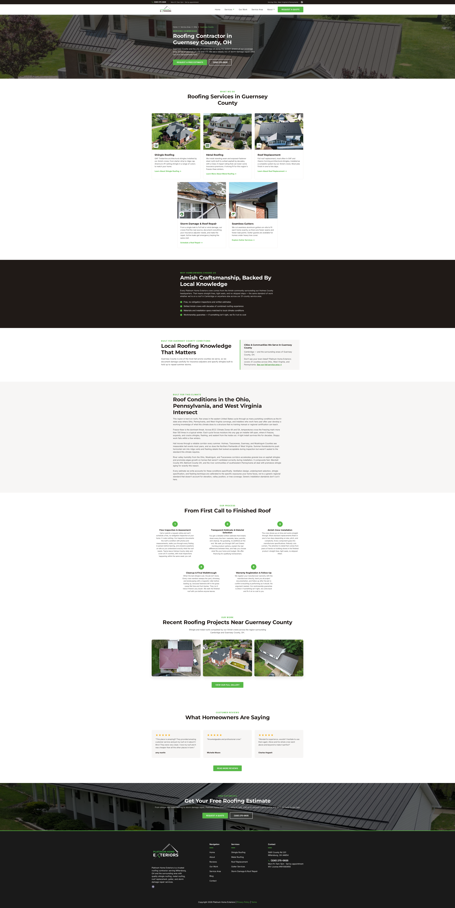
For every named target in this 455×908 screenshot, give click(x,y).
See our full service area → (269, 364)
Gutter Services (238, 866)
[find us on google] (153, 886)
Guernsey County (207, 27)
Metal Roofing (237, 857)
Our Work (243, 9)
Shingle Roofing (238, 852)
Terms (254, 902)
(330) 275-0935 (160, 2)
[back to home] (166, 9)
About (212, 857)
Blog (211, 876)
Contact (212, 881)
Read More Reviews (227, 768)
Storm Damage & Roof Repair (244, 871)
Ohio (195, 27)
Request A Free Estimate (190, 62)
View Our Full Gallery (227, 685)
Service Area (257, 9)
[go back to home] (166, 852)
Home (217, 9)
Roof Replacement (239, 862)
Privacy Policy (243, 902)
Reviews (213, 862)
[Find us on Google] (301, 2)
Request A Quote (291, 9)
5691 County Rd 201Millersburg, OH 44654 (278, 853)
